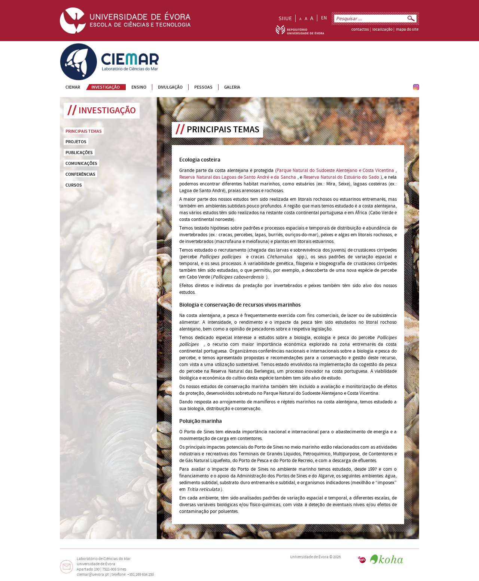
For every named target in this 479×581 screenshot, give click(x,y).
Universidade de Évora (309, 557)
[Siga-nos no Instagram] (416, 89)
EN (324, 18)
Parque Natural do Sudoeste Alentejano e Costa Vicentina (335, 170)
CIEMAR (68, 46)
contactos (360, 29)
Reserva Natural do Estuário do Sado (341, 177)
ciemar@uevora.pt (93, 574)
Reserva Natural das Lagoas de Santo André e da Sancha (237, 177)
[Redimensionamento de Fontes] (306, 18)
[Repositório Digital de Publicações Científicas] (300, 33)
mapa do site (407, 29)
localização (382, 29)
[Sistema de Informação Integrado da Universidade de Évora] (285, 18)
